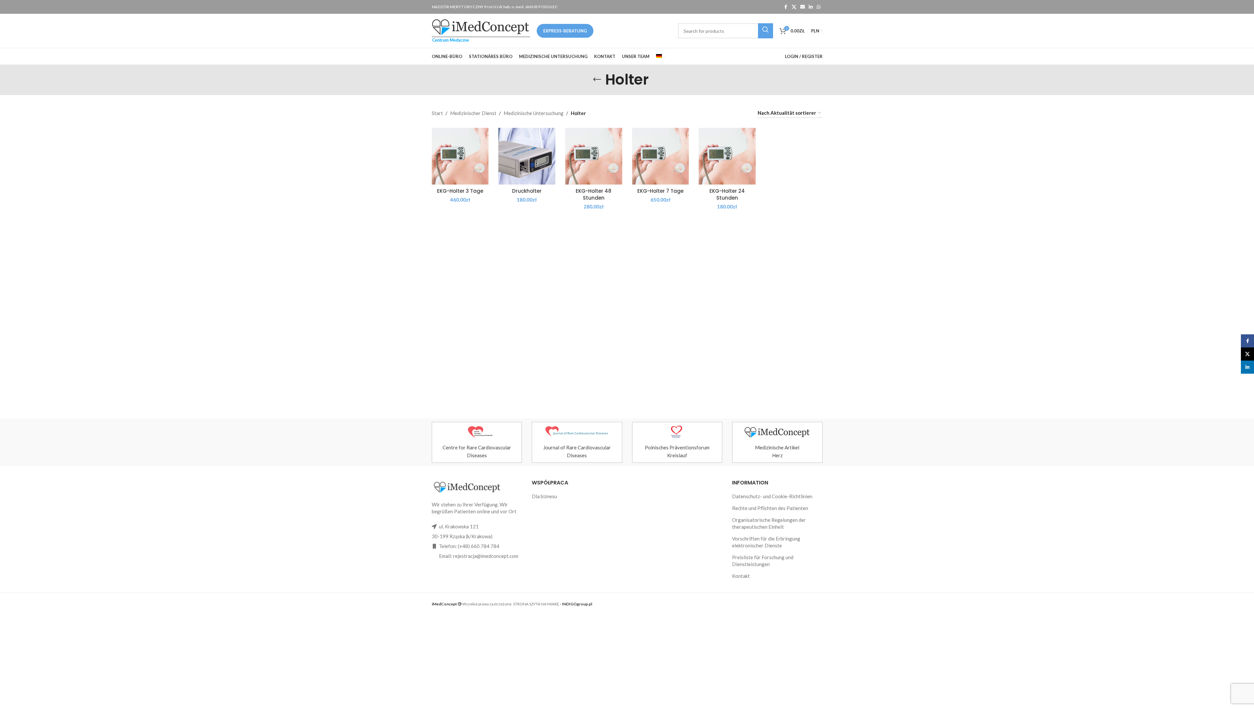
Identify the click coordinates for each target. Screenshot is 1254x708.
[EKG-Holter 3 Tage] (460, 156)
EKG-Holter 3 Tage (460, 190)
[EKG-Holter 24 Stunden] (727, 156)
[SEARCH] (765, 30)
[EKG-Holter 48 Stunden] (593, 156)
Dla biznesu (544, 496)
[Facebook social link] (786, 7)
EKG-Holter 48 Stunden (593, 194)
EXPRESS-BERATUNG (565, 30)
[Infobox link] (477, 442)
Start (437, 113)
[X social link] (794, 7)
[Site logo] (481, 30)
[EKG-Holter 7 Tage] (660, 156)
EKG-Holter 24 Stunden (727, 194)
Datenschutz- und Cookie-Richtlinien (772, 496)
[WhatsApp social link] (819, 7)
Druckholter (527, 190)
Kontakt (741, 576)
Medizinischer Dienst (473, 113)
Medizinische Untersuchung (534, 113)
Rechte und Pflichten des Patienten (770, 508)
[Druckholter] (526, 156)
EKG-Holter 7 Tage (660, 190)
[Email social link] (802, 7)
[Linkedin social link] (811, 7)
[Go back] (597, 79)
